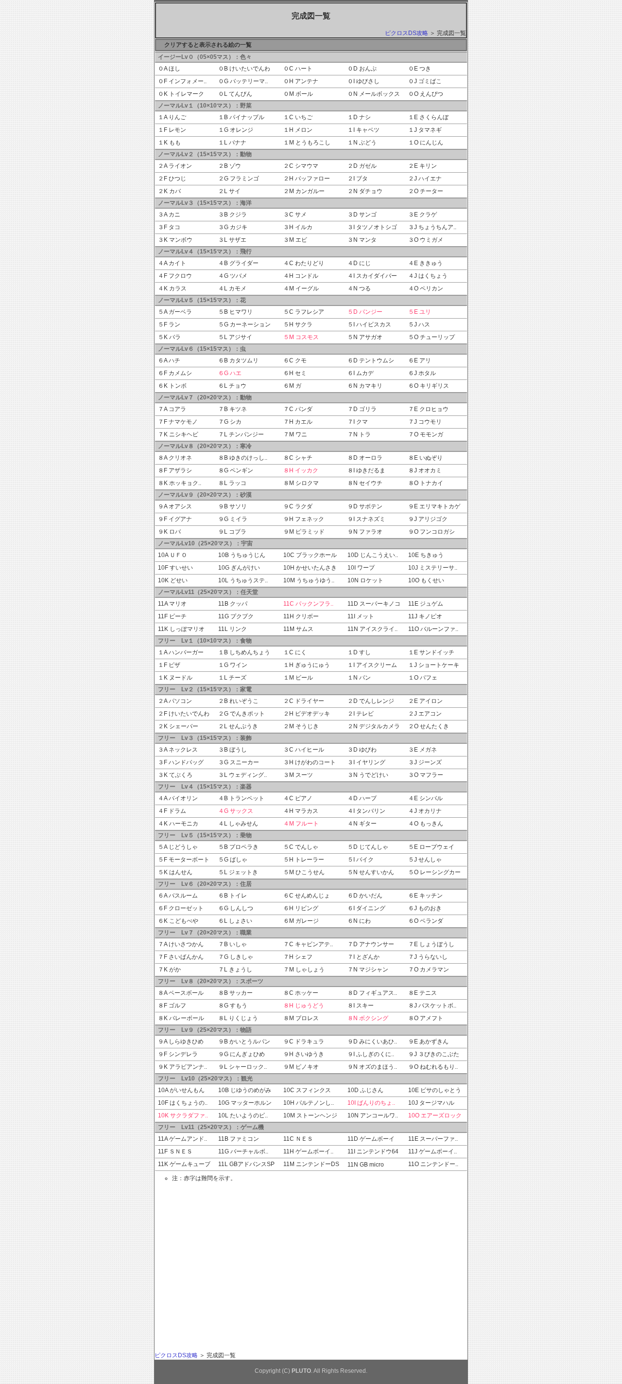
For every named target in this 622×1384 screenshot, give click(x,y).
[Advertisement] (246, 1254)
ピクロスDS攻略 (406, 33)
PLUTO (301, 1370)
